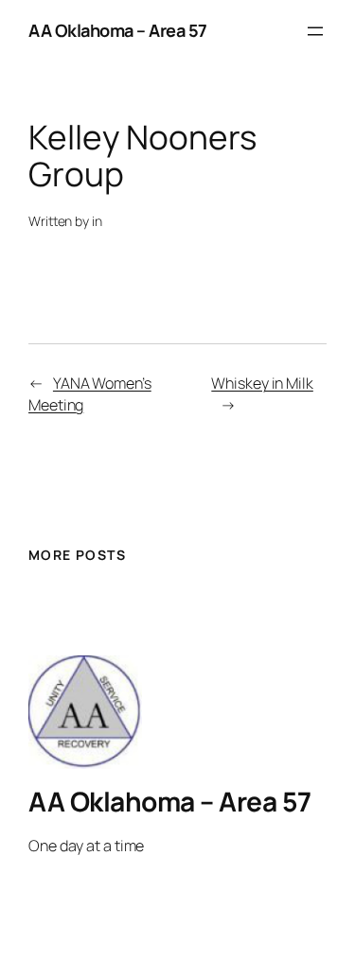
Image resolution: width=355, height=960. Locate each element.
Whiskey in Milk (262, 383)
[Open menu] (315, 31)
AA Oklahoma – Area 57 (117, 30)
